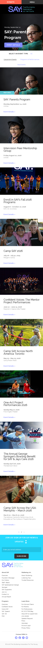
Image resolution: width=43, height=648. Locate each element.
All (31, 54)
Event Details (13, 45)
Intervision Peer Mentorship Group (20, 149)
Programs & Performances (29, 59)
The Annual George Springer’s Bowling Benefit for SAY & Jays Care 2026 (19, 456)
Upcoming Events (10, 59)
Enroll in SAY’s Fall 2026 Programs (18, 201)
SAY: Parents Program (17, 99)
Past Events (21, 65)
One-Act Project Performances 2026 (15, 404)
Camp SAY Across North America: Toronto (18, 352)
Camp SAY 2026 (13, 250)
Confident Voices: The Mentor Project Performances (21, 301)
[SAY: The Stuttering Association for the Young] (21, 6)
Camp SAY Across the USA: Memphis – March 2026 (20, 509)
